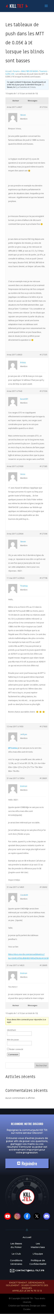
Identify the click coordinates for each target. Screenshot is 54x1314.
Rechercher (41, 1065)
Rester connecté (16, 1049)
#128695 (43, 965)
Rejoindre (28, 1163)
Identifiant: (11, 1030)
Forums (16, 71)
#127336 (43, 391)
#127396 (43, 533)
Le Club (16, 1253)
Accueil (8, 71)
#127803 (43, 726)
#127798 (43, 578)
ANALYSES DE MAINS (29, 71)
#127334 (43, 107)
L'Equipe (38, 1253)
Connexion (13, 1054)
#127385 (43, 466)
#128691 (43, 778)
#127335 (43, 354)
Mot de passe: (13, 1039)
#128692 (43, 887)
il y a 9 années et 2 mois (25, 87)
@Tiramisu (12, 748)
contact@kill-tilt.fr (29, 1270)
